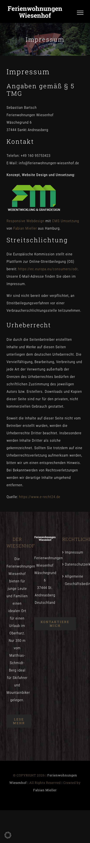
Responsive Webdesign (25, 221)
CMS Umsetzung (65, 221)
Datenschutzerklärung (73, 564)
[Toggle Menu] (80, 13)
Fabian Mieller (25, 228)
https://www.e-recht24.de (39, 497)
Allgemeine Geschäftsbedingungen (73, 580)
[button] (8, 835)
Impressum (73, 552)
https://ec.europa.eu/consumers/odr (48, 269)
